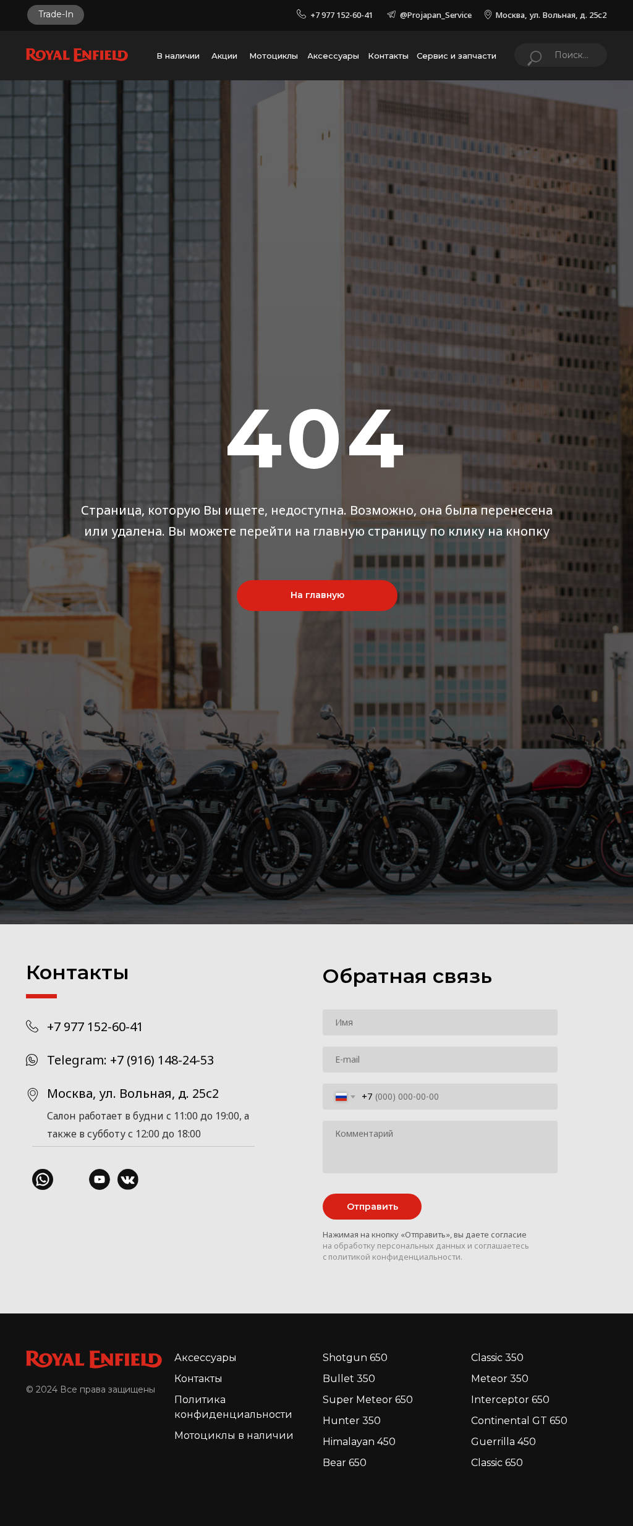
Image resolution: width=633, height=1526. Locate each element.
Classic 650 (497, 1463)
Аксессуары (205, 1358)
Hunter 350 (352, 1421)
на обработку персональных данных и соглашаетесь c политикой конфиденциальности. (426, 1251)
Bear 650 (345, 1463)
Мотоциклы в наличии (234, 1435)
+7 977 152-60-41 (95, 1026)
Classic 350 (497, 1358)
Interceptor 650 (510, 1400)
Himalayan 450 (359, 1442)
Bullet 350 (349, 1379)
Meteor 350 (500, 1379)
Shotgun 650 (355, 1358)
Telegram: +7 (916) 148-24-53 (130, 1060)
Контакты (198, 1379)
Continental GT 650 (519, 1421)
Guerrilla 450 (503, 1442)
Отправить (372, 1206)
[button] (55, 15)
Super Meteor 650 (368, 1400)
